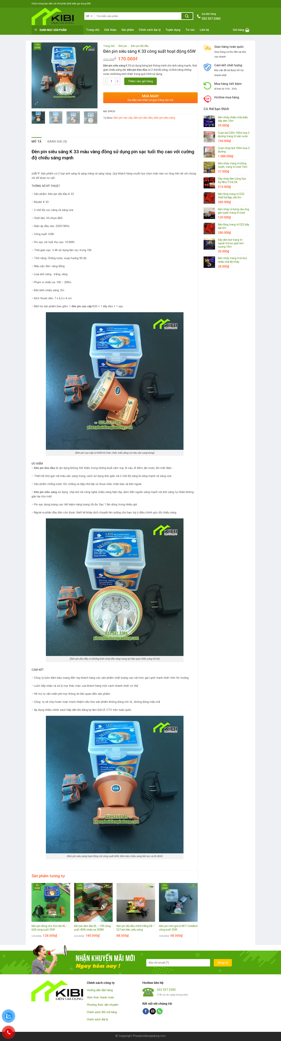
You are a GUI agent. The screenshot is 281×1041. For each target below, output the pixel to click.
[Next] (91, 75)
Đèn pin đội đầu (140, 45)
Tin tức (190, 30)
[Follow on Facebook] (146, 1011)
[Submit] (187, 16)
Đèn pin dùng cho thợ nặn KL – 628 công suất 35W (50, 927)
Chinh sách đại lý (97, 1019)
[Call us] (159, 1011)
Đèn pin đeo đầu (143, 117)
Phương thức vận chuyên (102, 1004)
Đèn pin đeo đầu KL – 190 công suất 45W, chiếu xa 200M (92, 927)
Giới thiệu (110, 30)
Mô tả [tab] (37, 141)
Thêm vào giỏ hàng (140, 81)
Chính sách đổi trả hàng (102, 1012)
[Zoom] (36, 103)
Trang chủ (92, 30)
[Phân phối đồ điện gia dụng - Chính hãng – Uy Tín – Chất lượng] (55, 16)
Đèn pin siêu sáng (164, 117)
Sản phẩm (127, 30)
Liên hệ (204, 30)
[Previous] (37, 75)
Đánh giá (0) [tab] (57, 141)
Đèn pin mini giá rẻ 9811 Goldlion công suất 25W (178, 927)
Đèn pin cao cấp (123, 117)
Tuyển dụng (173, 30)
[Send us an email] (152, 1011)
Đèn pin (123, 45)
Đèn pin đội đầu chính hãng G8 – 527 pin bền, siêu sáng (135, 927)
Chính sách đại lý (150, 30)
